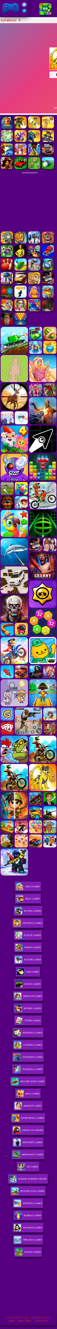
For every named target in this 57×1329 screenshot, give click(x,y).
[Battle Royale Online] (7, 283)
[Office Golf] (48, 168)
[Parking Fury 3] (48, 310)
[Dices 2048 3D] (48, 297)
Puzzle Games (32, 935)
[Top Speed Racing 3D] (20, 283)
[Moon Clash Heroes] (7, 310)
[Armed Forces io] (20, 256)
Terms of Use (41, 1320)
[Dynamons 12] (34, 141)
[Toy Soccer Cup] (34, 168)
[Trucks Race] (48, 256)
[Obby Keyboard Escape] (34, 154)
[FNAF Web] (48, 242)
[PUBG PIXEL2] (34, 242)
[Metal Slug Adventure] (34, 283)
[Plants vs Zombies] (7, 242)
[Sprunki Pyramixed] (45, 14)
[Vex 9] (20, 297)
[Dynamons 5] (7, 154)
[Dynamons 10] (48, 127)
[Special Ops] (34, 269)
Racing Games (32, 911)
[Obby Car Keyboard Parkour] (20, 168)
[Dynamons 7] (20, 127)
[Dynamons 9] (48, 141)
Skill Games (32, 898)
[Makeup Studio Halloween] (20, 310)
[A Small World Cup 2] (7, 256)
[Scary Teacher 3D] (7, 324)
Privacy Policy (24, 1320)
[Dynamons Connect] (7, 141)
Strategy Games (32, 923)
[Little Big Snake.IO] (20, 242)
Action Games (32, 959)
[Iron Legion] (48, 154)
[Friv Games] (24, 6)
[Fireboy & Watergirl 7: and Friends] (7, 297)
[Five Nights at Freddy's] (48, 283)
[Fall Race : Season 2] (34, 297)
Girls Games (32, 886)
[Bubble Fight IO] (20, 324)
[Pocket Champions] (48, 269)
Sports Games (32, 947)
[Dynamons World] (7, 127)
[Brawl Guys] (20, 154)
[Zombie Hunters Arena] (34, 256)
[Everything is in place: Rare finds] (7, 168)
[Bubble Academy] (34, 310)
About (11, 1320)
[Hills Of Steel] (20, 269)
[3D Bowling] (7, 269)
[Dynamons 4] (20, 141)
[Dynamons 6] (34, 127)
